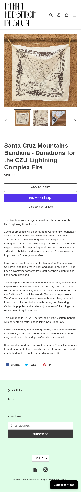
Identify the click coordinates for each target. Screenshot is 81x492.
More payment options (40, 206)
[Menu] (75, 15)
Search (12, 399)
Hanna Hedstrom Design (34, 479)
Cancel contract (64, 484)
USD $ (39, 458)
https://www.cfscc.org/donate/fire (23, 255)
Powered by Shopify (58, 479)
